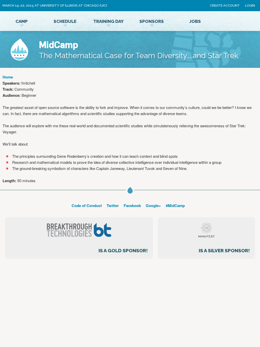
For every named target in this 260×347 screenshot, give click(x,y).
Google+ (153, 205)
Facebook (132, 205)
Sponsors (151, 21)
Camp (21, 21)
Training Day (108, 21)
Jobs (195, 21)
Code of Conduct (87, 205)
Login (250, 5)
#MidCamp (175, 205)
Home (8, 77)
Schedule (65, 21)
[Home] (19, 50)
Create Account (225, 5)
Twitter (113, 205)
